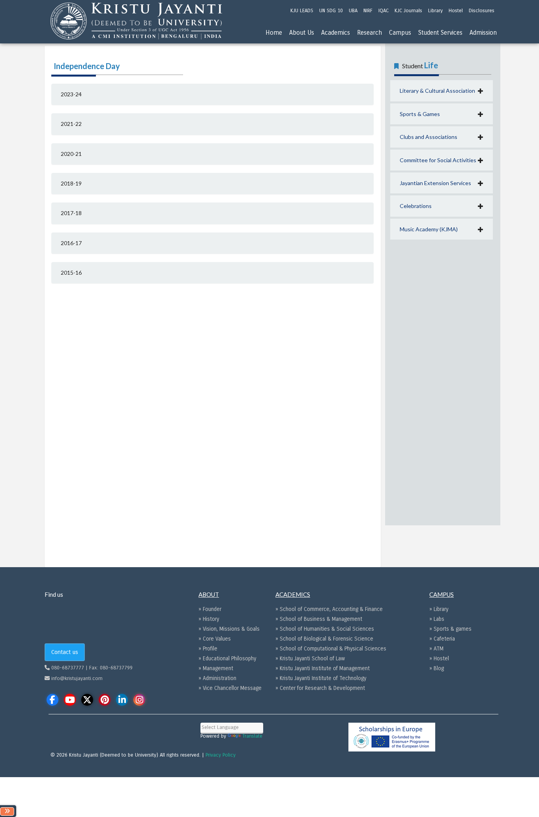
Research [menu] (369, 32)
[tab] (212, 94)
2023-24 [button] (71, 94)
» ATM (436, 648)
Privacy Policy (221, 755)
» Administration (217, 678)
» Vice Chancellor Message (230, 688)
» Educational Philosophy (227, 658)
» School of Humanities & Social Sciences (324, 629)
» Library (438, 609)
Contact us (64, 652)
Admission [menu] (483, 32)
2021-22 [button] (71, 123)
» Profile (207, 648)
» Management (215, 668)
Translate (252, 736)
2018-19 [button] (71, 183)
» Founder (209, 609)
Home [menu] (274, 32)
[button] (442, 90)
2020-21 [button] (71, 153)
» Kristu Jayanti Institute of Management (322, 668)
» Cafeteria (442, 638)
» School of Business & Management (318, 619)
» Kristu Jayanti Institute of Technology (320, 678)
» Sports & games (450, 629)
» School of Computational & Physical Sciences (330, 648)
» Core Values (214, 638)
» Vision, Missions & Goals (229, 629)
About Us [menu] (301, 32)
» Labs (436, 619)
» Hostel (439, 658)
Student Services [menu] (440, 32)
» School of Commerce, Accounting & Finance (329, 609)
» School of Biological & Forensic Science (324, 638)
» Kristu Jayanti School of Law (310, 658)
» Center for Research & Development (320, 688)
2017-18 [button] (71, 213)
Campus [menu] (400, 32)
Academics (335, 32)
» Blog (436, 668)
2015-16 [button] (71, 272)
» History (208, 619)
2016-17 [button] (71, 243)
